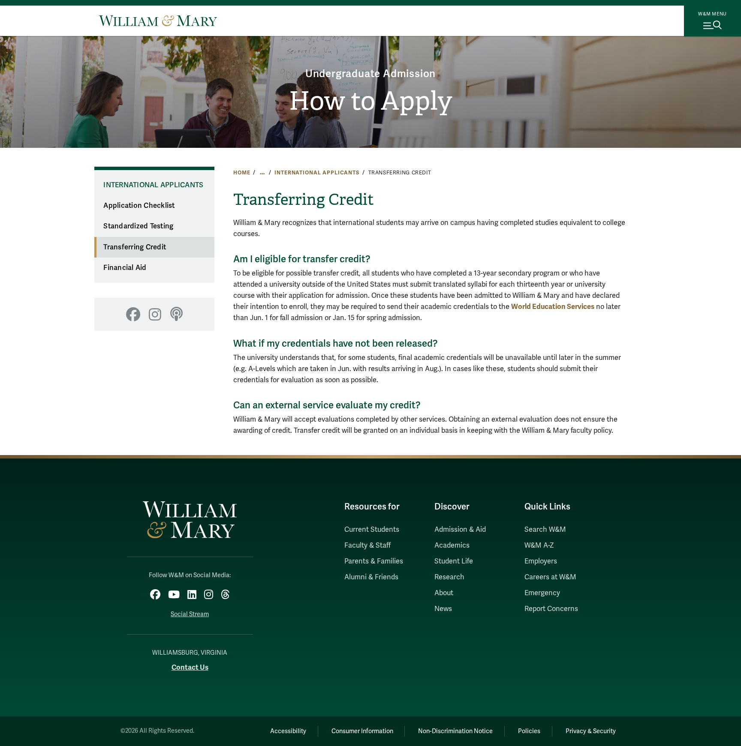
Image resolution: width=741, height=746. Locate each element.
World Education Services (552, 306)
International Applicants (316, 172)
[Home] (158, 20)
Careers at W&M (550, 577)
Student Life (453, 561)
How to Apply (370, 101)
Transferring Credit (134, 247)
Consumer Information (362, 731)
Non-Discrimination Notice (455, 731)
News (443, 609)
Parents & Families (373, 561)
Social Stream (190, 614)
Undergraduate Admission (370, 74)
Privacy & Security (591, 731)
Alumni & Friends (371, 577)
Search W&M (545, 529)
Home (241, 172)
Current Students (371, 529)
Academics (452, 545)
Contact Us (190, 667)
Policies (529, 731)
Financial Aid (124, 268)
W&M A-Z (539, 545)
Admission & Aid (460, 529)
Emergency (542, 593)
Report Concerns (551, 609)
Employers (540, 561)
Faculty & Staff (367, 545)
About (443, 593)
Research (449, 577)
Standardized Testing (138, 226)
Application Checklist (139, 205)
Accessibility (288, 731)
